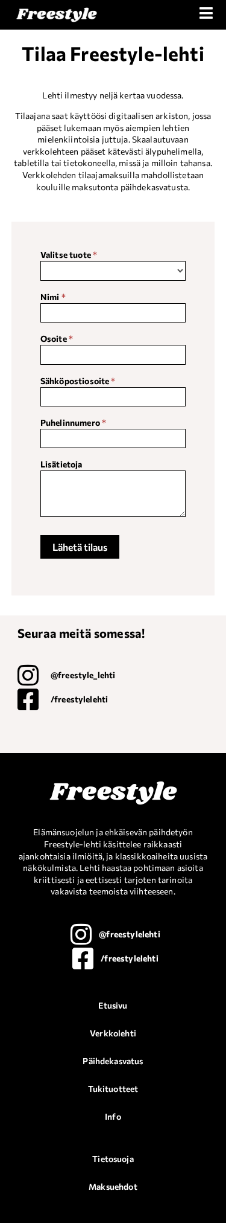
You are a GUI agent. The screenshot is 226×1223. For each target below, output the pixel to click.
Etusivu (112, 1005)
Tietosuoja (113, 1159)
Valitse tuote (68, 255)
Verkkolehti (113, 1033)
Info (113, 1116)
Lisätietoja (61, 464)
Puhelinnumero (73, 423)
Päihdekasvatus (113, 1061)
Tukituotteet (113, 1088)
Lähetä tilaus (79, 547)
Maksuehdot (113, 1186)
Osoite (56, 339)
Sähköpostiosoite (78, 381)
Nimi (53, 297)
